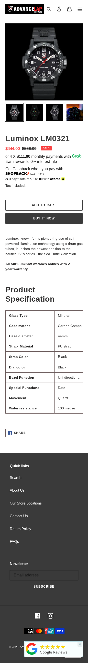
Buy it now (44, 218)
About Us (17, 490)
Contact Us (19, 516)
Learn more (37, 173)
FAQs (14, 541)
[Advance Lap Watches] (32, 654)
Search (15, 477)
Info (54, 161)
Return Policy (20, 529)
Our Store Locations (26, 503)
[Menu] (80, 9)
